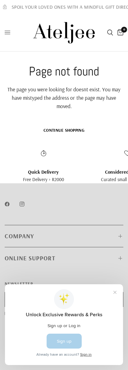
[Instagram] (26, 204)
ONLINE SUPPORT (30, 258)
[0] (119, 32)
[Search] (110, 32)
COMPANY (19, 236)
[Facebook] (11, 204)
